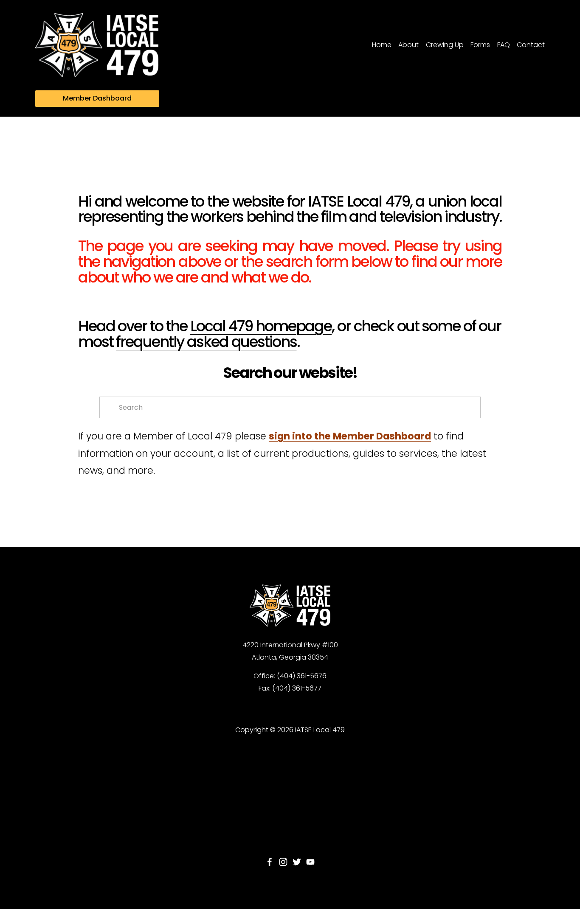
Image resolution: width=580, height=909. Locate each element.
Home (381, 45)
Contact (531, 45)
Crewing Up (445, 45)
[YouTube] (310, 862)
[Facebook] (269, 862)
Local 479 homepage (261, 326)
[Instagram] (283, 862)
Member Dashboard (97, 98)
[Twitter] (297, 862)
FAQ (503, 45)
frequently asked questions (206, 341)
